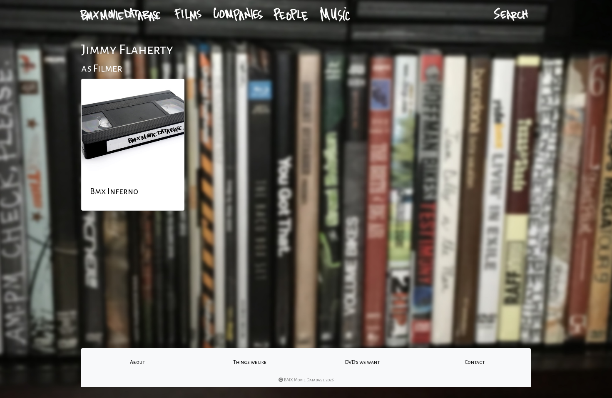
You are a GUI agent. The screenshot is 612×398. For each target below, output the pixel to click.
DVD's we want (362, 362)
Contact (475, 362)
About (137, 362)
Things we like (249, 362)
